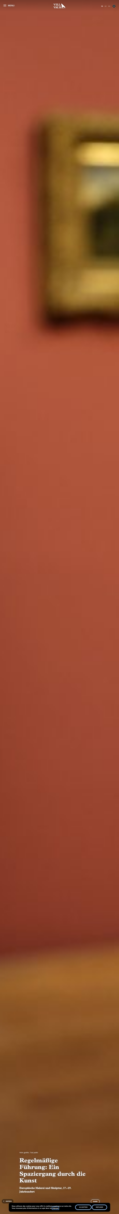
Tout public (34, 1152)
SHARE (95, 1201)
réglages (55, 1208)
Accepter (83, 1207)
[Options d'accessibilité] (114, 6)
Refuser (99, 1207)
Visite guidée (24, 1152)
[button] (9, 5)
